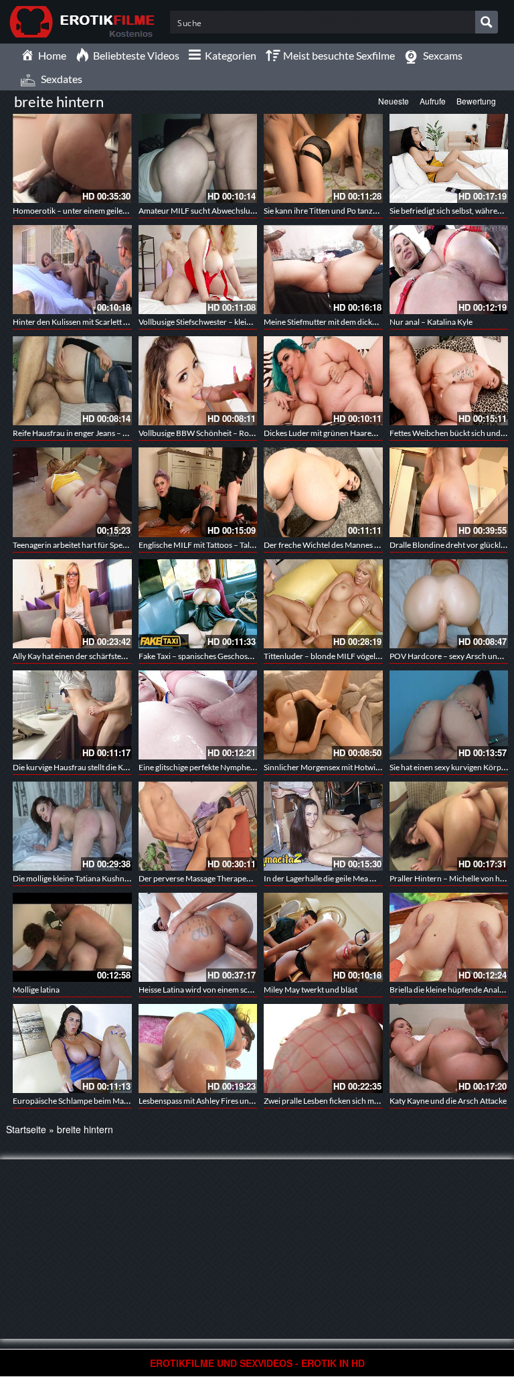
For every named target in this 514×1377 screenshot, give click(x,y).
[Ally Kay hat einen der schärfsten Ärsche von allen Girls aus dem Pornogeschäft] (72, 603)
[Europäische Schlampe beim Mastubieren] (72, 1048)
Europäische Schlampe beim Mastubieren (85, 1101)
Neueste (393, 100)
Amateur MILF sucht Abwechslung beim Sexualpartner (234, 211)
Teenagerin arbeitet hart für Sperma (75, 545)
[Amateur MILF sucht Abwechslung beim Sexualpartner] (198, 158)
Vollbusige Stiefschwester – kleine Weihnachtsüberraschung (243, 322)
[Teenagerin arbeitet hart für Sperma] (72, 491)
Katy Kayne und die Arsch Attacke (448, 1101)
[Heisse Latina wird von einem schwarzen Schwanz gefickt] (198, 937)
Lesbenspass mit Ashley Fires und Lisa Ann (211, 1101)
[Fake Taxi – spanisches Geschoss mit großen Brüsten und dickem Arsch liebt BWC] (198, 603)
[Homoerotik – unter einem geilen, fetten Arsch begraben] (72, 158)
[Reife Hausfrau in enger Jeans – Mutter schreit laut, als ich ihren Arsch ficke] (72, 380)
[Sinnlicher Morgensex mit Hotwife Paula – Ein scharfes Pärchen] (323, 714)
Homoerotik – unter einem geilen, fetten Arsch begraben (110, 211)
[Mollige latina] (72, 937)
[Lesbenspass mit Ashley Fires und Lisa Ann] (198, 1048)
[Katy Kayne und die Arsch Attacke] (449, 1048)
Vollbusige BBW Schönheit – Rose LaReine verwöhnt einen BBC (249, 433)
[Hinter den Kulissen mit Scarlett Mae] (72, 269)
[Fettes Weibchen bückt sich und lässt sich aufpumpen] (449, 380)
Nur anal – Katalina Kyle (431, 322)
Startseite (26, 1129)
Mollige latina (36, 990)
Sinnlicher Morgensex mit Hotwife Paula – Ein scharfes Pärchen (373, 767)
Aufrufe (433, 100)
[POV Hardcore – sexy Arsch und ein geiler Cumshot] (449, 603)
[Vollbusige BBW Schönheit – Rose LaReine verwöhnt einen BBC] (198, 380)
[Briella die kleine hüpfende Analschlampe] (449, 937)
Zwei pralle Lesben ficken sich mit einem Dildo (343, 1101)
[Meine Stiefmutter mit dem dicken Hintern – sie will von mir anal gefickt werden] (323, 269)
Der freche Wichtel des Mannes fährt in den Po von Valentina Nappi (380, 545)
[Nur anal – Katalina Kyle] (449, 269)
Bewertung (476, 100)
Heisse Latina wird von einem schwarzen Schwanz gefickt (237, 990)
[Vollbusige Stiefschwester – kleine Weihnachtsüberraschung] (198, 269)
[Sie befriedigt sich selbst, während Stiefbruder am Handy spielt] (449, 158)
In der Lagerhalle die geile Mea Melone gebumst (346, 878)
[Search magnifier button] (486, 22)
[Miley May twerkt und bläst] (323, 937)
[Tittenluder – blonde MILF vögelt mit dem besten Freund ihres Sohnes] (323, 603)
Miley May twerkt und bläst (310, 990)
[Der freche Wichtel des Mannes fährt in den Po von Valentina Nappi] (323, 491)
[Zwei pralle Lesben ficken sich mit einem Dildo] (323, 1048)
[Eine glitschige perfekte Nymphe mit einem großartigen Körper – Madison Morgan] (198, 714)
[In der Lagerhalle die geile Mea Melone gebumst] (323, 826)
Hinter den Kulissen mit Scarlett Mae (76, 322)
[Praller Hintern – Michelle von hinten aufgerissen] (449, 826)
